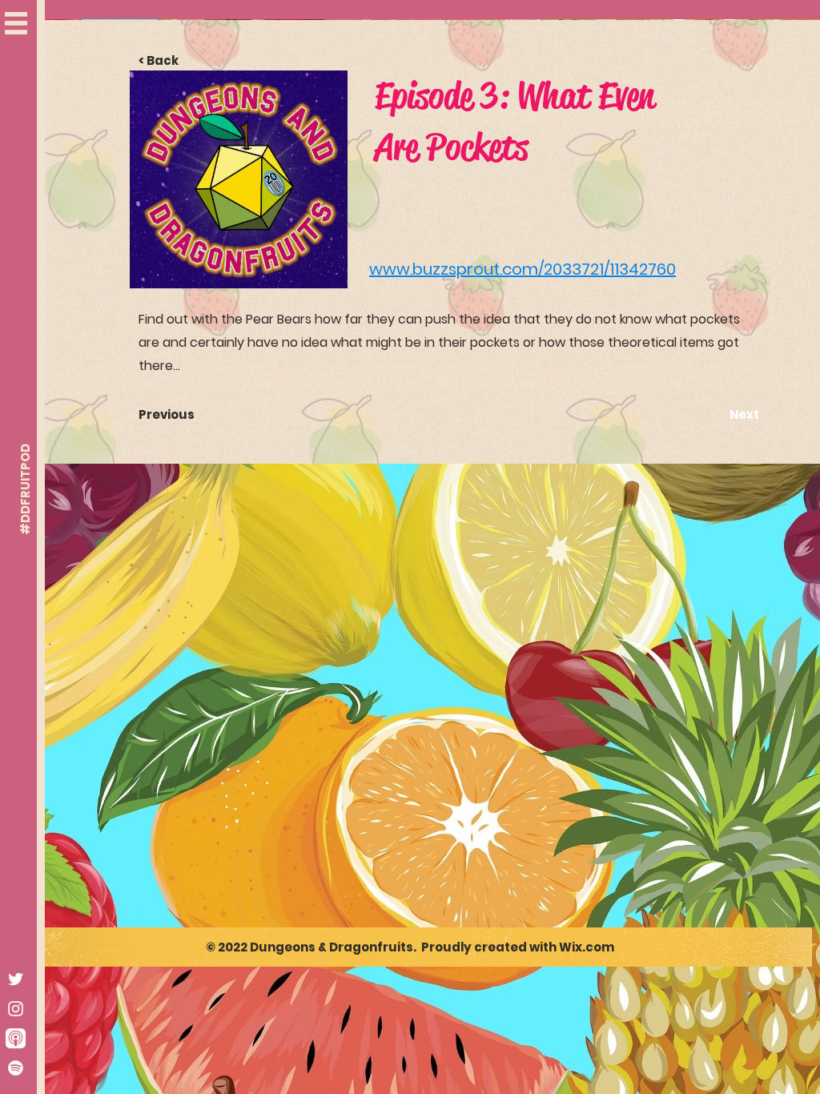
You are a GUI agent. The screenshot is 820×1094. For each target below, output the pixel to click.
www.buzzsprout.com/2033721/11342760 (522, 269)
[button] (16, 23)
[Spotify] (16, 1068)
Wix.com (586, 947)
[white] (16, 1038)
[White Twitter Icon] (16, 979)
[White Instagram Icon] (16, 1009)
